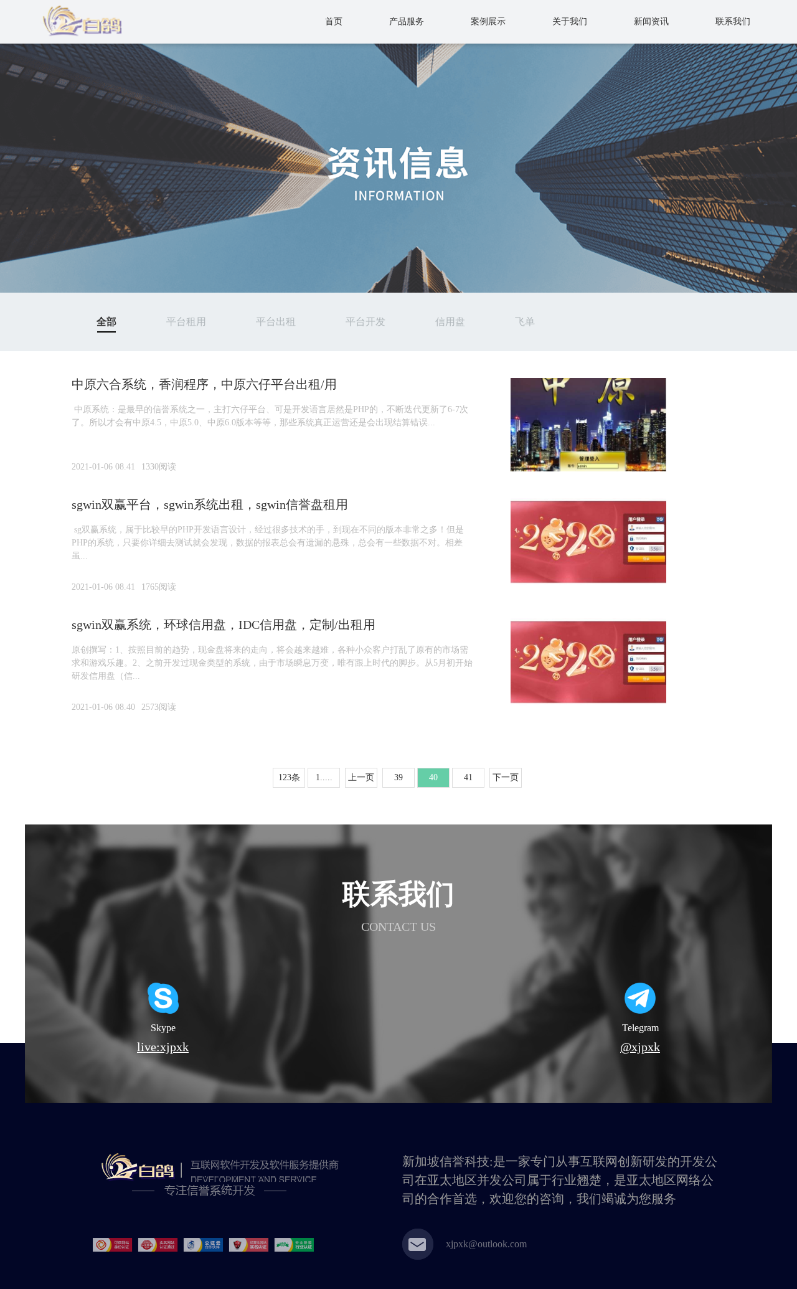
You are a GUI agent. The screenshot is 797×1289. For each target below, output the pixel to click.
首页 (333, 21)
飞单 (525, 321)
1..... (324, 777)
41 (468, 777)
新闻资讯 (651, 21)
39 (398, 777)
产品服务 (406, 21)
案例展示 (488, 21)
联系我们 (732, 21)
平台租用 (186, 321)
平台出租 (276, 321)
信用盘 (450, 321)
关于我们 (569, 21)
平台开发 (365, 321)
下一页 (506, 777)
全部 (106, 321)
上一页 (361, 777)
